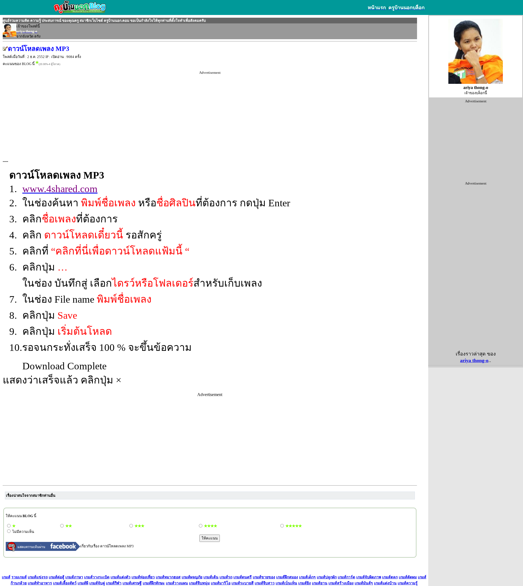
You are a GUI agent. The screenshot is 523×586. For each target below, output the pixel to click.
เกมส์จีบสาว (265, 583)
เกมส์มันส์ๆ (364, 583)
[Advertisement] (209, 113)
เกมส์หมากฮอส (168, 577)
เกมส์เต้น (210, 577)
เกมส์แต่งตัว (120, 577)
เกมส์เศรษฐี (132, 583)
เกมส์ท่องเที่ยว (143, 577)
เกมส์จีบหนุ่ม (199, 583)
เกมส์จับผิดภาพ (368, 577)
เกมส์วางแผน (177, 583)
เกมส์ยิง (304, 583)
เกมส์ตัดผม (408, 577)
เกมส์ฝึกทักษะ (154, 583)
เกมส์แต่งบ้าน (385, 583)
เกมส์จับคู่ (97, 583)
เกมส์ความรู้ (408, 583)
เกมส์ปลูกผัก (327, 577)
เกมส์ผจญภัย (192, 577)
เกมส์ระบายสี (243, 583)
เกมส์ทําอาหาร (40, 583)
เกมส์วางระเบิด (97, 577)
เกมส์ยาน (319, 583)
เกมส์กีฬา (113, 583)
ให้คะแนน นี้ (21, 516)
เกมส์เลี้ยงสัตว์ (65, 583)
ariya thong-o (474, 360)
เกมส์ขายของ (264, 577)
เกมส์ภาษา (74, 577)
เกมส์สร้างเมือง (341, 583)
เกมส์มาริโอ (220, 583)
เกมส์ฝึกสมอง (287, 577)
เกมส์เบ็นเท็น (286, 583)
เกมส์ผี (83, 583)
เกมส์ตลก (390, 577)
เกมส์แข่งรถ (38, 577)
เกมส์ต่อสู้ (56, 577)
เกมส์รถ (226, 577)
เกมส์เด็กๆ (307, 577)
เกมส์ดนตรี (242, 577)
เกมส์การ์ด (346, 577)
